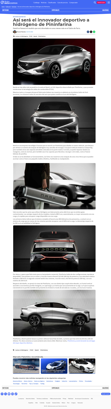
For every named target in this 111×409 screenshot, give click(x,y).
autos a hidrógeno (21, 36)
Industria (64, 381)
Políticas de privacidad (55, 398)
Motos (81, 381)
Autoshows (49, 381)
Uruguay (73, 402)
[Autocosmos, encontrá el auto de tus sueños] (9, 2)
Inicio (3, 6)
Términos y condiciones (42, 398)
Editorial (8, 6)
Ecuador (48, 402)
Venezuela (80, 402)
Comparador (73, 2)
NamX (35, 36)
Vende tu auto (101, 2)
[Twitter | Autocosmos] (5, 394)
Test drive (24, 383)
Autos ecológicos (19, 16)
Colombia (42, 402)
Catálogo (36, 2)
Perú (68, 402)
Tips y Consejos (33, 383)
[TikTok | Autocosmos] (16, 394)
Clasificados (52, 2)
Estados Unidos (56, 402)
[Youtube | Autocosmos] (9, 394)
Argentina (30, 402)
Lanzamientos (73, 381)
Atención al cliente (30, 398)
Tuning (42, 383)
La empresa (21, 398)
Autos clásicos (28, 381)
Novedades (88, 381)
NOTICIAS (5, 10)
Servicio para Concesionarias (82, 398)
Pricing (64, 398)
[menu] (108, 2)
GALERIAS (105, 10)
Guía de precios (62, 2)
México (63, 402)
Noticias (44, 2)
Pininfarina (41, 36)
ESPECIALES (55, 10)
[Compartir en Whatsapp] (94, 32)
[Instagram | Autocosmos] (12, 394)
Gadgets (57, 381)
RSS (92, 398)
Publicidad (70, 398)
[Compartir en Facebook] (88, 32)
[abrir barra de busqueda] (95, 2)
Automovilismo (17, 381)
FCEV (30, 36)
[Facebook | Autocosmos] (2, 394)
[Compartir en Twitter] (91, 32)
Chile (36, 402)
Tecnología (16, 383)
